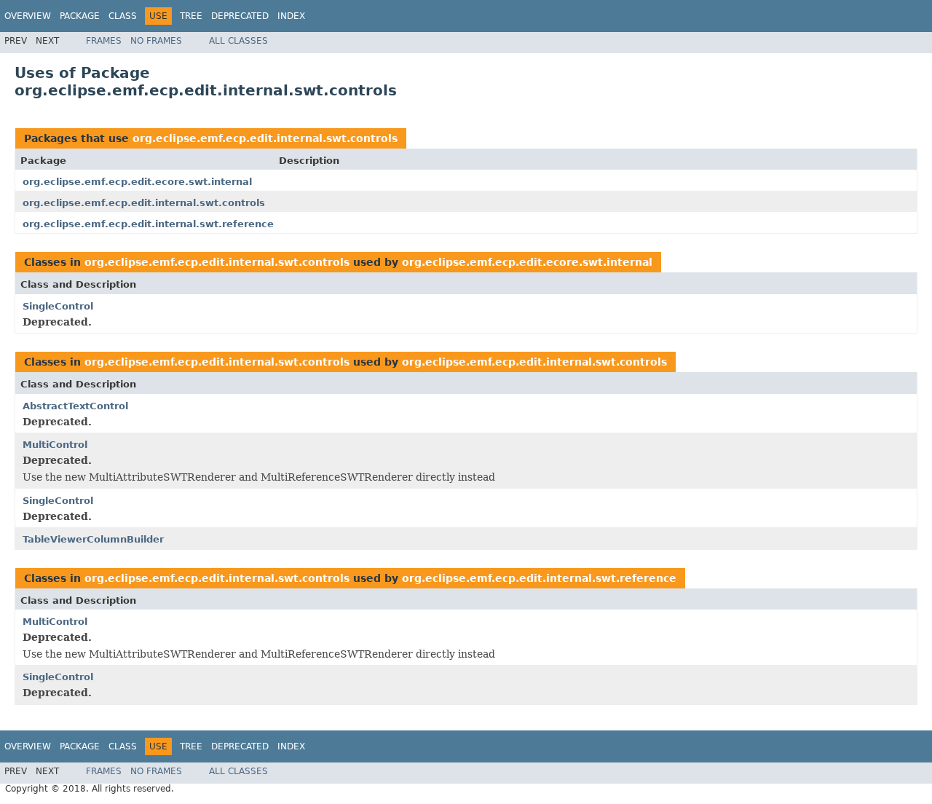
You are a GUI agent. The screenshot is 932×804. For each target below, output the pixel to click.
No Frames (156, 41)
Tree (191, 16)
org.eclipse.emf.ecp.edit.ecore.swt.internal (137, 181)
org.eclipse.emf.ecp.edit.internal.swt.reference (148, 223)
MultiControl (55, 444)
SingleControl (58, 306)
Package (80, 16)
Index (291, 16)
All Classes (238, 41)
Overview (27, 16)
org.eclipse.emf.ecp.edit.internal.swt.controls (265, 138)
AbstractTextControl (75, 406)
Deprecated (240, 16)
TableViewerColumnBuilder (93, 539)
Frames (104, 41)
